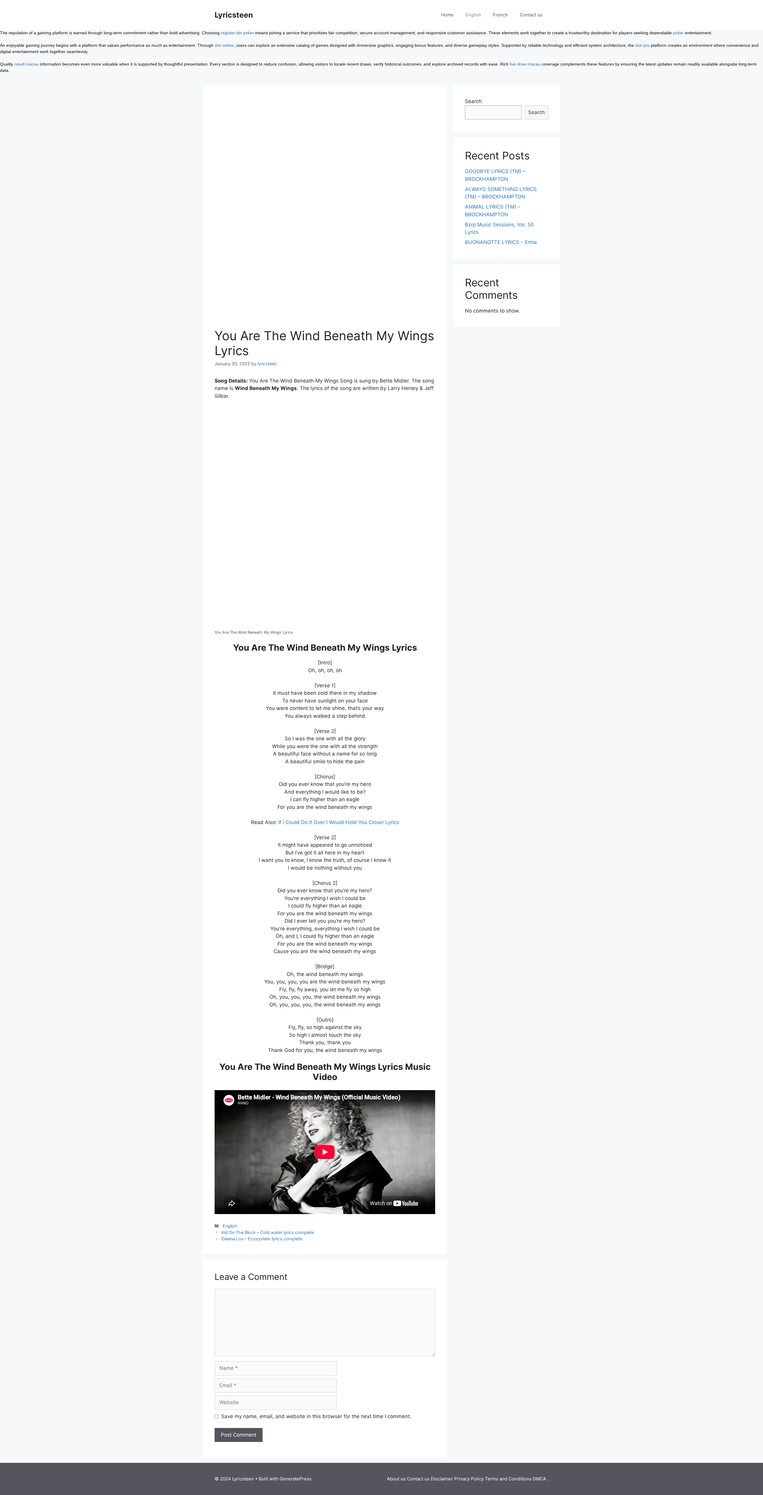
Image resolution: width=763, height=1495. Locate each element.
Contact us (531, 15)
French (500, 15)
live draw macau (525, 64)
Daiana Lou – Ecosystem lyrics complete (261, 1238)
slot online (224, 45)
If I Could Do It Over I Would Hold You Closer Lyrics (338, 822)
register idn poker (237, 32)
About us (396, 1479)
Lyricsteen (234, 14)
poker (678, 32)
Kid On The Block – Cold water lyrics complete (267, 1232)
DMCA (539, 1479)
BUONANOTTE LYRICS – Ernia (501, 242)
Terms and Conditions (508, 1479)
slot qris (642, 45)
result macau (26, 64)
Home (447, 15)
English (473, 15)
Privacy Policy (469, 1479)
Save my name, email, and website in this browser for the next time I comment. (316, 1416)
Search (473, 101)
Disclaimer (442, 1479)
